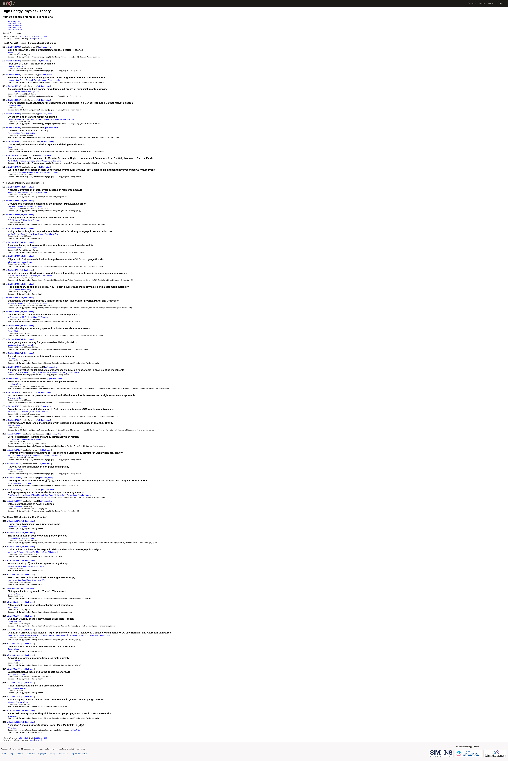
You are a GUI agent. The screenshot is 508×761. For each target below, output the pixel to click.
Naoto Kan (12, 566)
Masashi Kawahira (25, 566)
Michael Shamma (67, 119)
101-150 (37, 37)
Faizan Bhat (13, 331)
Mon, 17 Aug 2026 (15, 29)
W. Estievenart (53, 372)
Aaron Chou (72, 495)
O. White (75, 372)
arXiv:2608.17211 (13, 270)
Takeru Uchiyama (42, 161)
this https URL (75, 730)
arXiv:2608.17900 (13, 215)
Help (11, 754)
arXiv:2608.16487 (14, 588)
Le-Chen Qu (13, 359)
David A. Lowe (14, 289)
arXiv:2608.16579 (14, 547)
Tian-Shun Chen (24, 580)
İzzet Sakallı (72, 635)
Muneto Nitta (41, 552)
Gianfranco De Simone (17, 527)
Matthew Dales (14, 594)
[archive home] (9, 3)
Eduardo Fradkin (28, 133)
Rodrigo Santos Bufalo (36, 172)
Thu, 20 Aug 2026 (14, 23)
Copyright (42, 754)
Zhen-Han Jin (36, 303)
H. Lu (23, 66)
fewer (32, 39)
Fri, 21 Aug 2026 (14, 21)
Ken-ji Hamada (14, 426)
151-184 (44, 37)
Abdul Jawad (42, 635)
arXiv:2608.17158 (14, 464)
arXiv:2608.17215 (14, 450)
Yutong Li (12, 675)
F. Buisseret (25, 372)
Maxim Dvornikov (15, 507)
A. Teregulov (65, 372)
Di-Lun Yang (56, 161)
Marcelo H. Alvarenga (17, 172)
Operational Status (79, 754)
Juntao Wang (13, 649)
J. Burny (34, 372)
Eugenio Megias (14, 538)
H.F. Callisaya (31, 276)
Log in (501, 3)
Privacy (52, 754)
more (37, 39)
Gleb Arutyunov (14, 262)
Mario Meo (28, 206)
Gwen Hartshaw (40, 80)
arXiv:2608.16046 (14, 655)
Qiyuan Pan (43, 234)
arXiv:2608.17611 (13, 155)
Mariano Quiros (28, 538)
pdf (40, 47)
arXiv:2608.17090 (14, 478)
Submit (482, 3)
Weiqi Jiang (12, 728)
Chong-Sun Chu (14, 621)
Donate (491, 3)
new (13, 33)
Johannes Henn (14, 248)
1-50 (20, 37)
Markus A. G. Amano (16, 552)
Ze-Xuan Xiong (14, 66)
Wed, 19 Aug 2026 (15, 25)
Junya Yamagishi (15, 52)
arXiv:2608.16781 (14, 521)
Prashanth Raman (29, 192)
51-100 (25, 37)
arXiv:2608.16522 (14, 560)
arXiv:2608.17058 (13, 167)
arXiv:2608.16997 (13, 312)
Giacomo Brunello (15, 206)
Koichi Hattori (13, 161)
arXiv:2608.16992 (13, 326)
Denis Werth (43, 192)
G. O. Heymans (23, 439)
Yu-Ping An (12, 303)
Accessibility (63, 754)
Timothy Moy (13, 147)
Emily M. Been (24, 495)
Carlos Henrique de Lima (18, 119)
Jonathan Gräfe (14, 192)
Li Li (45, 303)
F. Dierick (42, 372)
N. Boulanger (13, 372)
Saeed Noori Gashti (16, 635)
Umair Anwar (30, 635)
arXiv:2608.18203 (13, 114)
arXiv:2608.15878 (14, 669)
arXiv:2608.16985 (13, 339)
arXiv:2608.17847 (13, 141)
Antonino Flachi (14, 398)
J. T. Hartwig (24, 220)
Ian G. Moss (13, 608)
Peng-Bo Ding (24, 303)
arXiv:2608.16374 (14, 616)
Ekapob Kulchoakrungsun (18, 455)
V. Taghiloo (43, 317)
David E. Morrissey (51, 119)
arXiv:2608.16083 (14, 644)
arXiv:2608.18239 (13, 75)
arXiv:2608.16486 (14, 602)
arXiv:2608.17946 (13, 201)
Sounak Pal (28, 345)
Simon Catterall (26, 80)
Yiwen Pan (21, 675)
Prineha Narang (84, 495)
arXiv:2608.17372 (13, 406)
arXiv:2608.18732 (13, 47)
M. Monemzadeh (15, 483)
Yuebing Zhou (31, 234)
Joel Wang (49, 495)
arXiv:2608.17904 (13, 367)
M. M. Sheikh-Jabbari (28, 317)
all (41, 39)
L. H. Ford (12, 439)
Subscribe (31, 754)
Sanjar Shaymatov (86, 635)
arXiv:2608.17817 (13, 379)
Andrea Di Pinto (14, 106)
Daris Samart (55, 455)
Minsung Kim (13, 702)
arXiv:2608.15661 (14, 710)
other (49, 47)
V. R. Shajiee (13, 317)
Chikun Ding (19, 234)
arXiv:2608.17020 (14, 490)
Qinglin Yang (36, 248)
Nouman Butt (13, 80)
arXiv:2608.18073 (13, 187)
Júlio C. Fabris (53, 172)
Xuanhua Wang (14, 384)
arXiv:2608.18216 (13, 86)
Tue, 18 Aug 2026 (14, 27)
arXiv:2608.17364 (13, 420)
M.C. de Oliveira (45, 276)
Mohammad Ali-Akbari (17, 688)
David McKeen (36, 119)
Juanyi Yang (26, 289)
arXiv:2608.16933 (14, 501)
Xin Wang (24, 702)
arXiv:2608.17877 (13, 242)
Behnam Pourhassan (57, 635)
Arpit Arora (12, 495)
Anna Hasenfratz (55, 80)
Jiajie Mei (26, 248)
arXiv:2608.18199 (13, 128)
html (44, 47)
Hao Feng (12, 580)
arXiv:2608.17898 (13, 228)
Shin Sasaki (53, 552)
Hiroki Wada (39, 566)
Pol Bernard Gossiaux (39, 412)
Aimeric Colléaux (15, 469)
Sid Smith (38, 206)
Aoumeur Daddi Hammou (18, 412)
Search (473, 3)
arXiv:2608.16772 (14, 533)
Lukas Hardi (27, 262)
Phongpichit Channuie (39, 455)
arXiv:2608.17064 (13, 284)
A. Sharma (35, 220)
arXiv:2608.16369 (14, 630)
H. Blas (22, 276)
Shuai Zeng (12, 716)
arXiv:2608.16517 (14, 574)
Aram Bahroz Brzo (102, 635)
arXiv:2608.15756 (14, 697)
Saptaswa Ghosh (15, 345)
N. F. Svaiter (36, 439)
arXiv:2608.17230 (14, 434)
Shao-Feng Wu (38, 580)
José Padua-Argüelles (30, 92)
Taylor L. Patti (60, 495)
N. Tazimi (27, 483)
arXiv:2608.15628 (14, 722)
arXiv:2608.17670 (13, 392)
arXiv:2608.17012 (13, 298)
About (3, 754)
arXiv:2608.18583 (13, 61)
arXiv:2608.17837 (13, 256)
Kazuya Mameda (27, 161)
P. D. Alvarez (13, 220)
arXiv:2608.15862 (14, 683)
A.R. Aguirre (13, 276)
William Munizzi (37, 495)
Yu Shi (10, 234)
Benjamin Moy (14, 133)
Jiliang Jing (53, 234)
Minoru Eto (30, 552)
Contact (20, 754)
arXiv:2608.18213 (13, 100)
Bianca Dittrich (14, 92)
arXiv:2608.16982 (13, 353)
